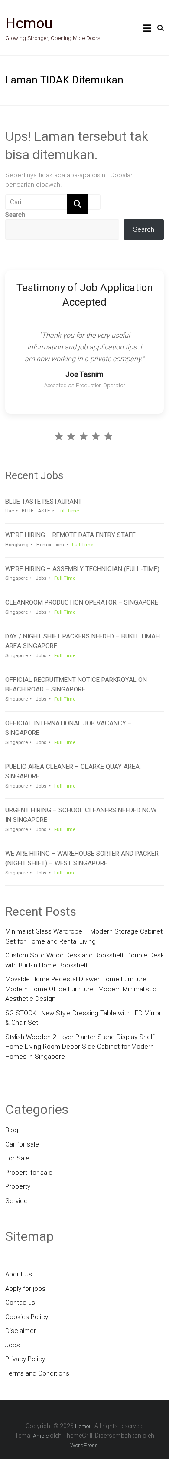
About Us (18, 1274)
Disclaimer (20, 1331)
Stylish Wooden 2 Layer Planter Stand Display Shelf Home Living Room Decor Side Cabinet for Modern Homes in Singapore (79, 1046)
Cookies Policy (26, 1317)
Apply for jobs (25, 1289)
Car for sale (22, 1144)
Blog (11, 1130)
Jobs (12, 1345)
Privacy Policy (25, 1359)
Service (16, 1201)
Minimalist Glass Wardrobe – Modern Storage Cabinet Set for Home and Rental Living (83, 936)
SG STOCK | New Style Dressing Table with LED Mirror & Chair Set (83, 1018)
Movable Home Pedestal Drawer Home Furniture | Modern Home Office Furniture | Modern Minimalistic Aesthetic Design (80, 989)
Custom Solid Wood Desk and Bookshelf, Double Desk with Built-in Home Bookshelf (84, 960)
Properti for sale (28, 1173)
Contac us (20, 1302)
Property (17, 1186)
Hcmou (28, 23)
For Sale (17, 1158)
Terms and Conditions (37, 1373)
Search (15, 215)
